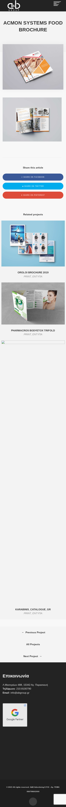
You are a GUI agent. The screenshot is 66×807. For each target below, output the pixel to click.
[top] (33, 802)
